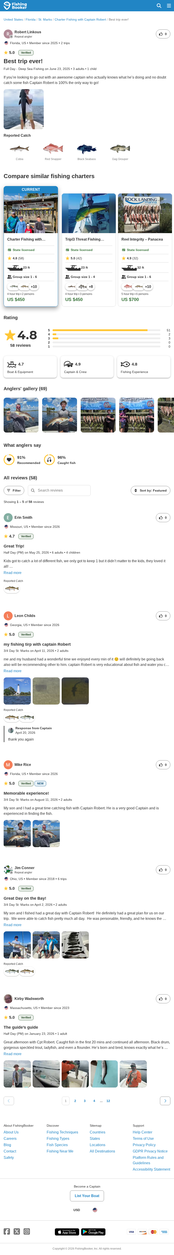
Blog (7, 1145)
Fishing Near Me (60, 1151)
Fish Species (57, 1145)
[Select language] (95, 1210)
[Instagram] (27, 1232)
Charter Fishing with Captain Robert (80, 19)
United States (13, 19)
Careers (10, 1138)
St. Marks (45, 19)
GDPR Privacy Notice (150, 1151)
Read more (13, 573)
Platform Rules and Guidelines (148, 1160)
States (95, 1138)
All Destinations (102, 1151)
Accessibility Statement (151, 1169)
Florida (31, 19)
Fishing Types (58, 1138)
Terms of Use (143, 1138)
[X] (17, 1232)
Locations (97, 1145)
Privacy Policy (144, 1145)
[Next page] (165, 1101)
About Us (11, 1132)
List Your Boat (87, 1196)
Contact (10, 1151)
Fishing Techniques (62, 1132)
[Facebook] (7, 1232)
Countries (97, 1132)
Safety (9, 1157)
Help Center (142, 1132)
